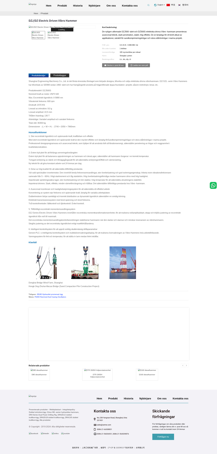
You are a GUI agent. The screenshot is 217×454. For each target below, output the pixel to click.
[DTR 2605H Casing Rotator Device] (97, 370)
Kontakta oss (130, 5)
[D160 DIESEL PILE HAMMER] (147, 370)
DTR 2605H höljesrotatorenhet (97, 376)
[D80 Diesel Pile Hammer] (39, 370)
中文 (173, 5)
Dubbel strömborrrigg (37, 412)
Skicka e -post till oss (115, 65)
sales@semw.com (104, 425)
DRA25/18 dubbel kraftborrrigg (52, 417)
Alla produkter (45, 420)
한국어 (185, 5)
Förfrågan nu (163, 437)
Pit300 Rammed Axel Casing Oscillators (50, 297)
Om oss (111, 5)
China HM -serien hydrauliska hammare (62, 412)
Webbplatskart (55, 410)
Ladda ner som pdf (140, 65)
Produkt (62, 5)
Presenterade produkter (38, 410)
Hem (48, 5)
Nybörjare (94, 5)
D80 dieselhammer (39, 375)
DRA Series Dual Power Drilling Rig (43, 415)
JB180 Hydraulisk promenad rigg (50, 294)
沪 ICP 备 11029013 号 (117, 448)
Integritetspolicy (69, 410)
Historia (78, 5)
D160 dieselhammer (147, 375)
